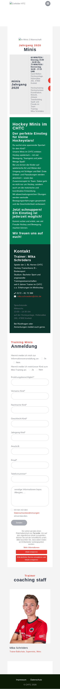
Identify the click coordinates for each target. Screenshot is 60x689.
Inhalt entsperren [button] (31, 552)
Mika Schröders (19, 647)
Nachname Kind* (19, 405)
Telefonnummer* (18, 474)
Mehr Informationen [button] (31, 548)
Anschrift (15, 446)
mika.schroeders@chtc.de (29, 296)
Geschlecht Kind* (19, 418)
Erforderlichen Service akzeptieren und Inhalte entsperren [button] (31, 558)
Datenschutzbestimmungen (26, 513)
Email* (14, 460)
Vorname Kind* (18, 391)
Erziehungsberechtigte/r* (22, 377)
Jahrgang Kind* (18, 432)
